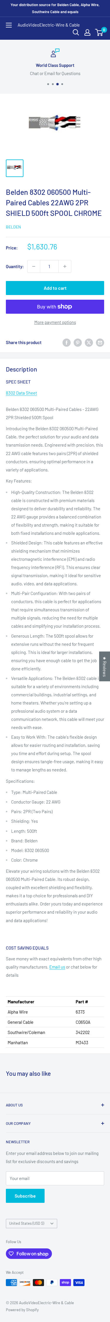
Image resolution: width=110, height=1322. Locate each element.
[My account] (87, 32)
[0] (99, 32)
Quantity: (15, 266)
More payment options (55, 322)
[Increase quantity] (65, 266)
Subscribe (25, 1195)
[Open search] (76, 32)
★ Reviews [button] (104, 666)
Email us (57, 966)
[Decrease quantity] (34, 266)
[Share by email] (100, 342)
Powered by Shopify (22, 1309)
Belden (13, 226)
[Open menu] (9, 25)
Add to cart (55, 288)
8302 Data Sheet (21, 392)
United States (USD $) (26, 1223)
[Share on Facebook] (66, 342)
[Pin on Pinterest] (78, 342)
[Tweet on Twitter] (89, 342)
